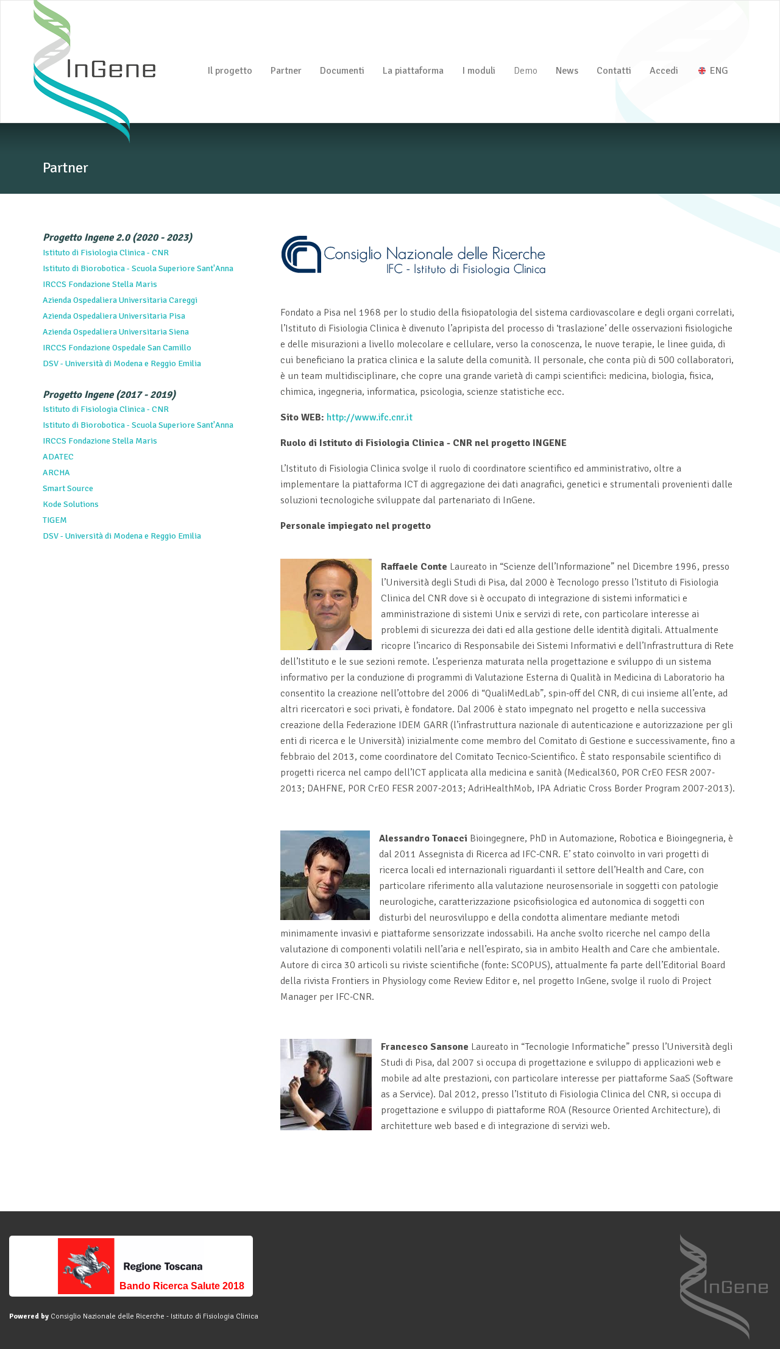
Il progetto (229, 71)
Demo (525, 71)
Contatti (614, 71)
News (567, 71)
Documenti (342, 71)
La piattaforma (413, 71)
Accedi (664, 71)
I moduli (478, 71)
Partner (286, 71)
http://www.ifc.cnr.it (370, 417)
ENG (717, 71)
